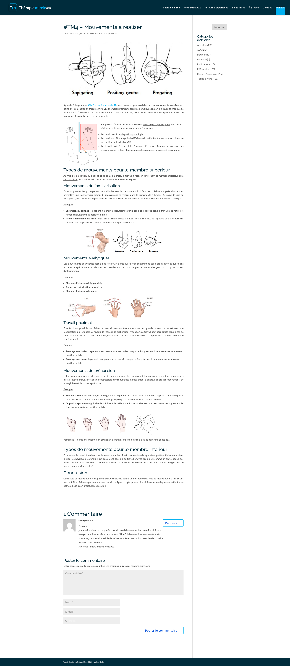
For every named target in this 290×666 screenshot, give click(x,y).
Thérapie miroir (171, 8)
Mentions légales (98, 662)
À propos (254, 8)
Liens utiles (238, 8)
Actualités (69, 33)
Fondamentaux (192, 8)
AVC (77, 33)
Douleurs (84, 33)
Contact (267, 8)
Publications (203, 64)
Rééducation (96, 33)
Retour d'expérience (207, 73)
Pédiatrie (202, 59)
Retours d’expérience (216, 8)
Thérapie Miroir (110, 33)
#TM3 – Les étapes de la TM (102, 105)
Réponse (171, 523)
